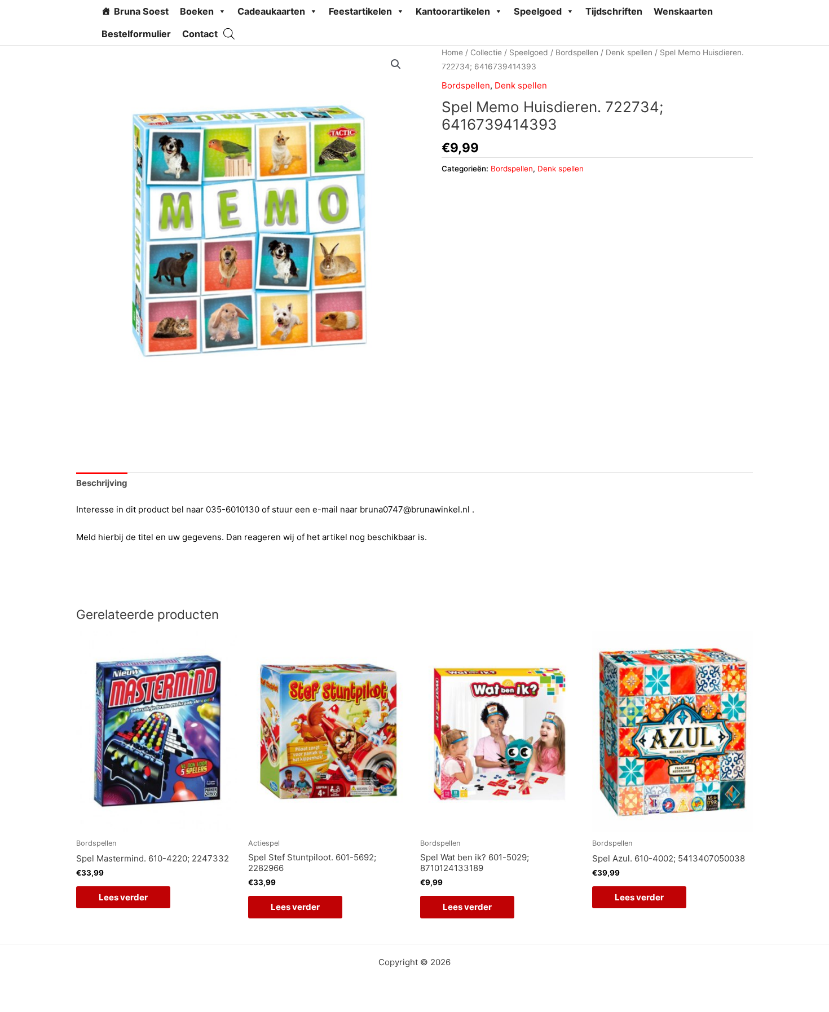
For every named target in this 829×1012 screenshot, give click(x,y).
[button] (396, 64)
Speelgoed (538, 11)
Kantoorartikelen (453, 11)
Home (452, 52)
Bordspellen (576, 52)
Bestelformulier (136, 33)
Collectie (486, 52)
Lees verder (123, 897)
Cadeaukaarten (271, 11)
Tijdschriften (613, 11)
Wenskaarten (683, 11)
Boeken (197, 11)
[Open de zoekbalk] (229, 33)
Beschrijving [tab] (101, 483)
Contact (200, 33)
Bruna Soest (141, 11)
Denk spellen (629, 52)
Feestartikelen (360, 11)
